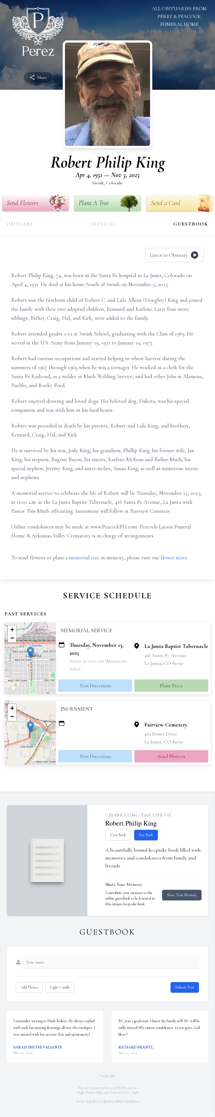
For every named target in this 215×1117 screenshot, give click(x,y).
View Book (118, 835)
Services (103, 224)
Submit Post (184, 987)
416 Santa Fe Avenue (165, 655)
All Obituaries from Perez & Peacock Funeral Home (179, 16)
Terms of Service (120, 1092)
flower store (174, 557)
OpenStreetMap (112, 1101)
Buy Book (146, 835)
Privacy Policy (94, 1092)
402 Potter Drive (160, 734)
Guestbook (191, 224)
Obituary (20, 224)
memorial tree (84, 557)
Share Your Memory (182, 895)
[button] (30, 652)
